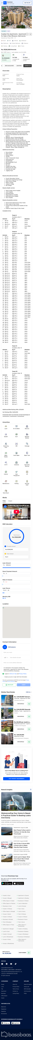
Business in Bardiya (23, 931)
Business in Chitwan (23, 900)
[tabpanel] (16, 512)
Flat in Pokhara (22, 914)
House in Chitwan (22, 916)
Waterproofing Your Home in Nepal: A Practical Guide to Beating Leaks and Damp (16, 815)
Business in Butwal (8, 919)
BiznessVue (4, 1013)
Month (4, 590)
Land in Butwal (22, 906)
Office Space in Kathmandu (22, 940)
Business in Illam (7, 906)
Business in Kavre (22, 919)
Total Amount (16, 535)
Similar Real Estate (8, 692)
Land (2, 986)
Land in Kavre (21, 911)
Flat (2, 989)
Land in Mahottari (22, 903)
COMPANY (15, 981)
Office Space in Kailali (8, 900)
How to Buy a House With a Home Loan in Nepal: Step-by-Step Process (22, 845)
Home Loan (26, 986)
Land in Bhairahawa (8, 936)
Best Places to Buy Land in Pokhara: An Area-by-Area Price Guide (22, 832)
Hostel (2, 998)
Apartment (3, 991)
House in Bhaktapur (23, 934)
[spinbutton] (18, 565)
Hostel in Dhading (22, 928)
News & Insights (6, 790)
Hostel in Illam (6, 895)
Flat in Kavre (21, 922)
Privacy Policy (23, 673)
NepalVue (3, 1011)
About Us (15, 984)
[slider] (30, 567)
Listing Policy (16, 993)
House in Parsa (7, 939)
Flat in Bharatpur (7, 922)
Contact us (15, 991)
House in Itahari (7, 914)
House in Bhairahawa (8, 943)
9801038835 (4, 969)
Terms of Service (10, 681)
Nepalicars (3, 1009)
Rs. (4, 565)
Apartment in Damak (23, 895)
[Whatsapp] (29, 703)
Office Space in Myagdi (9, 911)
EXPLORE (26, 981)
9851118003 (18, 969)
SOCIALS (3, 961)
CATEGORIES (4, 981)
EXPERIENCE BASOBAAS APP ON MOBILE (11, 1019)
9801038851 (11, 969)
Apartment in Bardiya (23, 898)
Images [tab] (10, 501)
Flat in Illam (21, 908)
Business (3, 993)
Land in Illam (6, 931)
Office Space (4, 995)
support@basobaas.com (7, 967)
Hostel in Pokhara (7, 908)
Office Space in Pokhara (9, 903)
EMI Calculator (27, 989)
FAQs (25, 993)
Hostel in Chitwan (7, 916)
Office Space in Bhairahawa (22, 925)
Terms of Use (13, 673)
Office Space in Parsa (8, 924)
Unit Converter (27, 991)
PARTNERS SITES (5, 1003)
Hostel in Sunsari (7, 934)
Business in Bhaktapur (24, 936)
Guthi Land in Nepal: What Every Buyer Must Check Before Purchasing (22, 859)
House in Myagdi (7, 898)
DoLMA (15, 973)
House (2, 984)
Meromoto (3, 1006)
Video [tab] (4, 501)
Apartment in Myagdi (8, 928)
